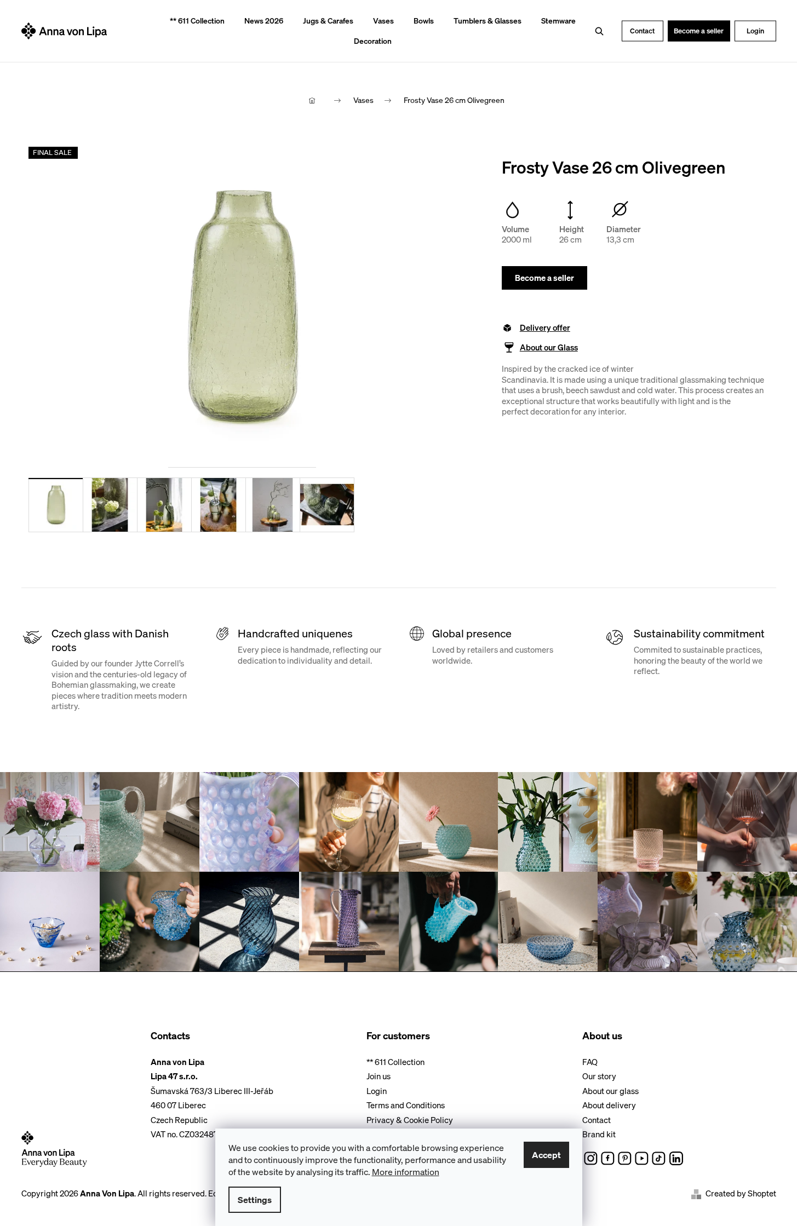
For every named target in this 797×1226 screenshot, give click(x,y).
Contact (642, 30)
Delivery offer (545, 328)
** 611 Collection (395, 1061)
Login (755, 30)
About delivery (609, 1105)
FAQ (590, 1061)
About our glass (610, 1090)
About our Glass (549, 347)
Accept (546, 1155)
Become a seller (699, 30)
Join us (378, 1075)
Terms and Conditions (405, 1105)
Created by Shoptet (741, 1193)
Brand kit (599, 1134)
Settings (255, 1200)
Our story (599, 1075)
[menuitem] (193, 21)
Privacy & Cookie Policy (409, 1119)
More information (405, 1172)
